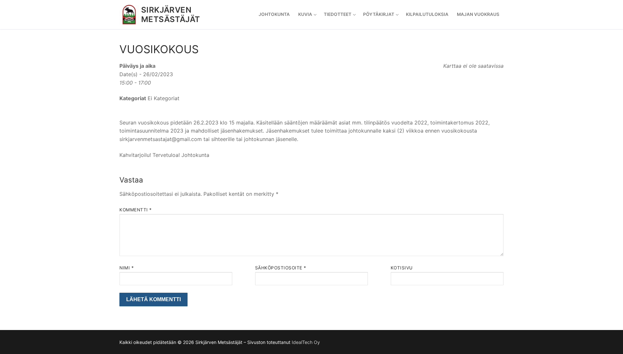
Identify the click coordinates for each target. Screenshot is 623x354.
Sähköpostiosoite (280, 267)
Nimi (126, 267)
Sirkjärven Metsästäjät (170, 14)
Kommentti (135, 209)
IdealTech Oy (306, 342)
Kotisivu (402, 267)
